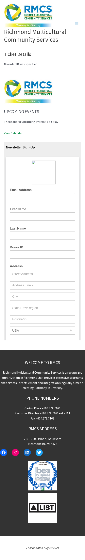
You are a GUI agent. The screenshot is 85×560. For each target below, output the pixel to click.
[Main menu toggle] (77, 23)
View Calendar (13, 133)
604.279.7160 (51, 408)
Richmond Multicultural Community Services (35, 36)
